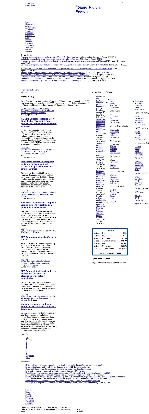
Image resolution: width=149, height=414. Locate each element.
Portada (28, 390)
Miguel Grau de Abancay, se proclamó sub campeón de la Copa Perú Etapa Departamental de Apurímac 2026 (67, 373)
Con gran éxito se (115, 122)
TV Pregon (29, 3)
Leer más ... (25, 148)
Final (28, 358)
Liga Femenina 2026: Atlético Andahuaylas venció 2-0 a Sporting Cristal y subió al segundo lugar (62, 381)
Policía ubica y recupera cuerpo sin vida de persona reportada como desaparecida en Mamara (38, 204)
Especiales (29, 400)
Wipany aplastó (139, 109)
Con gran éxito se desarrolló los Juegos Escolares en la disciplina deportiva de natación (59, 369)
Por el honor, (139, 155)
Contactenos (30, 5)
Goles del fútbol (139, 185)
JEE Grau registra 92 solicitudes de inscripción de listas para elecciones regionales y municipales (38, 274)
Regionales (30, 90)
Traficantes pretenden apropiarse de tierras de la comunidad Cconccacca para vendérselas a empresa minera (37, 165)
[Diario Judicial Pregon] (92, 11)
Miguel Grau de (114, 137)
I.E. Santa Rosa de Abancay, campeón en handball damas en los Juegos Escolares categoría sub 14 (64, 365)
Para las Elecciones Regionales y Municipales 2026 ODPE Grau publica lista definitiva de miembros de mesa (39, 122)
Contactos (29, 404)
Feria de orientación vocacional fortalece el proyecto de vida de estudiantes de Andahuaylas (101, 125)
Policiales (29, 398)
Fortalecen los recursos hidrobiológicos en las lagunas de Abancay (102, 102)
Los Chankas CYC (140, 139)
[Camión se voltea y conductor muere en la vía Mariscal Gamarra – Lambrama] (39, 298)
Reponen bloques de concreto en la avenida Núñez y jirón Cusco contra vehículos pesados (100, 178)
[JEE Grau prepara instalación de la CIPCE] (38, 231)
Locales (28, 394)
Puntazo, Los (139, 200)
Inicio (23, 90)
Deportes (29, 396)
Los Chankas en (140, 124)
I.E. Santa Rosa (114, 107)
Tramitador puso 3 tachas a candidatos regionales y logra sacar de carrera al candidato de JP (100, 152)
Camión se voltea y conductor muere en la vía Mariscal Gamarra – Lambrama (38, 306)
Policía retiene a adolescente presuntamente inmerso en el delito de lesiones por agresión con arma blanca (102, 206)
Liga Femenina (114, 168)
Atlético (112, 198)
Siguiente (30, 356)
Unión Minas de (114, 183)
